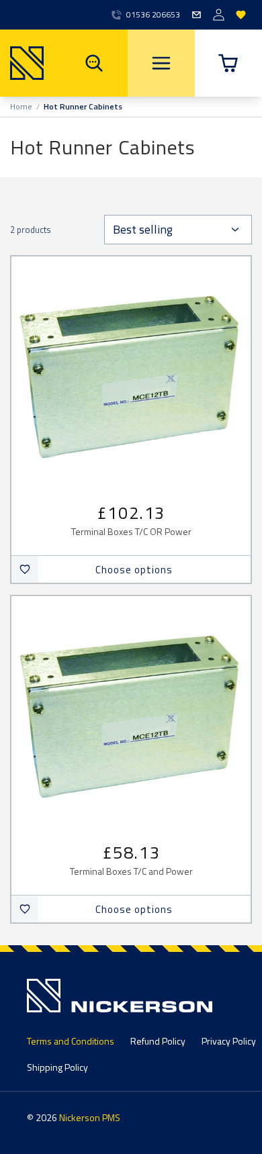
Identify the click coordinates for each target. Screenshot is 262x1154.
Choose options (134, 569)
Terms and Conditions (70, 1041)
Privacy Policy (229, 1041)
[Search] (94, 63)
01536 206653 (153, 14)
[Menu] (161, 63)
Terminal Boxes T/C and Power (131, 871)
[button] (228, 63)
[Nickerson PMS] (22, 63)
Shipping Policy (57, 1067)
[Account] (218, 15)
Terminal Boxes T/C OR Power (131, 532)
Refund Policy (157, 1041)
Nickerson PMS (89, 1117)
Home (21, 106)
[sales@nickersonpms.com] (196, 15)
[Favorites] (241, 15)
